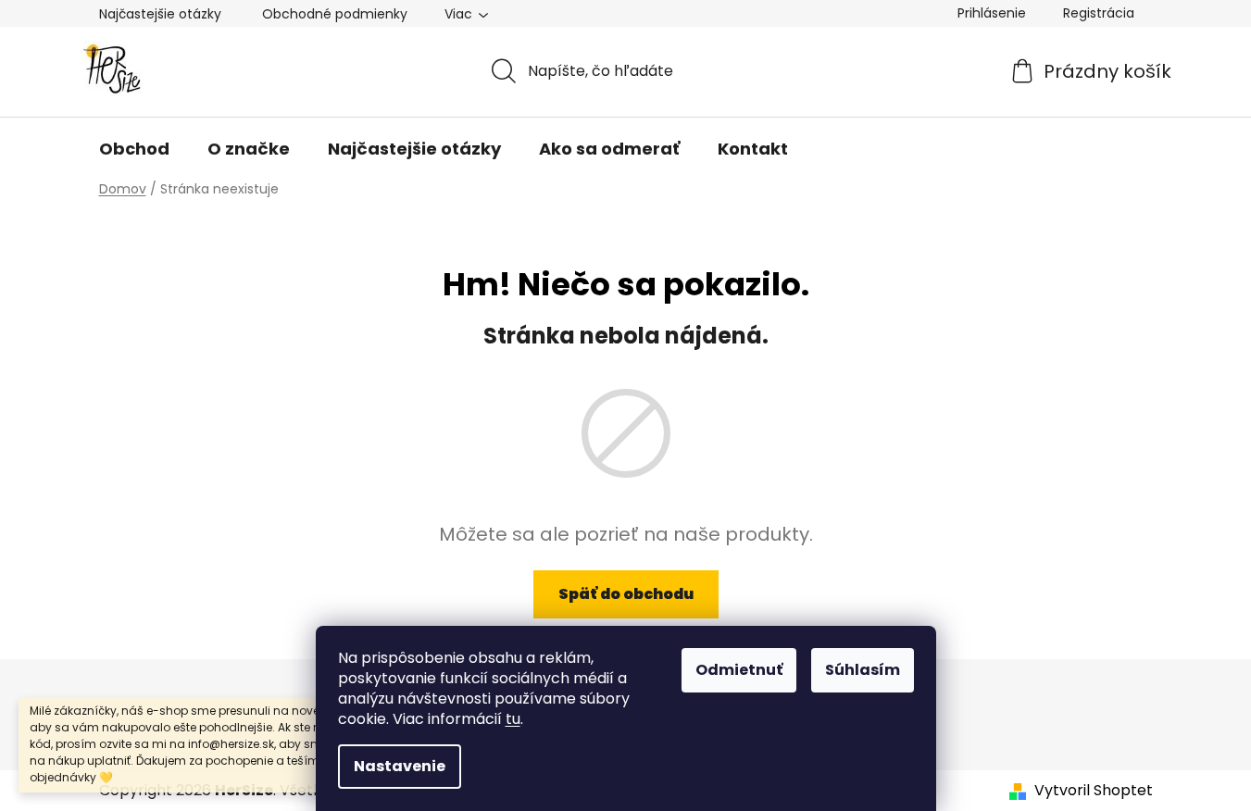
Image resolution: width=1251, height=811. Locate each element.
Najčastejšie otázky (160, 14)
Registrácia (1098, 13)
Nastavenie (399, 766)
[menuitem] (134, 149)
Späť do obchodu (626, 594)
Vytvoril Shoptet (1093, 790)
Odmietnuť (738, 669)
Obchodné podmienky (334, 14)
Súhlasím (862, 669)
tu (513, 719)
